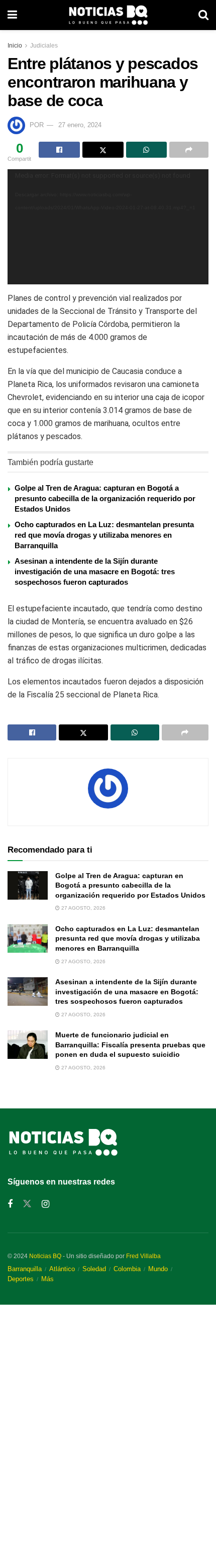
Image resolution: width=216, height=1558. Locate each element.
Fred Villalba (143, 1256)
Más (47, 1279)
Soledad (94, 1269)
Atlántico (62, 1269)
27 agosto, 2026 (82, 908)
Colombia (127, 1269)
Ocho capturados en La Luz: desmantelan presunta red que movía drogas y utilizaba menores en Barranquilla (104, 535)
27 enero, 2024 (79, 125)
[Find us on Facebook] (10, 1204)
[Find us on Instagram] (45, 1204)
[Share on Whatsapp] (146, 150)
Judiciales (44, 45)
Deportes (21, 1279)
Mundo (158, 1269)
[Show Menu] (12, 15)
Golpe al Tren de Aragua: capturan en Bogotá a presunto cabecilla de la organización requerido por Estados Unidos (105, 498)
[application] (108, 226)
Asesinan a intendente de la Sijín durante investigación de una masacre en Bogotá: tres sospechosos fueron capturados (95, 571)
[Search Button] (203, 15)
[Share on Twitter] (103, 150)
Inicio (15, 45)
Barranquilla (25, 1269)
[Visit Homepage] (108, 15)
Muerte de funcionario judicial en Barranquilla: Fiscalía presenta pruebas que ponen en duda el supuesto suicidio (130, 1044)
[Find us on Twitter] (27, 1204)
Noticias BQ (45, 1256)
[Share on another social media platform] (188, 150)
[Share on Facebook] (59, 150)
